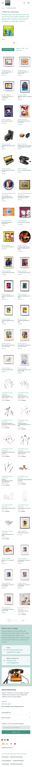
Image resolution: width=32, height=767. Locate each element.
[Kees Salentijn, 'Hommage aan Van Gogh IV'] (25, 335)
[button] (24, 3)
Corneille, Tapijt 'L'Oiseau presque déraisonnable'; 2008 (24, 248)
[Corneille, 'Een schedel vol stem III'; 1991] (25, 575)
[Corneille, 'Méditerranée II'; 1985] (9, 310)
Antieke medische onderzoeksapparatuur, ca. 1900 (24, 425)
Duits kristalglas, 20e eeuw (24, 508)
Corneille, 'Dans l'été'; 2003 (24, 272)
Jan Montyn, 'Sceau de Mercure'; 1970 (7, 72)
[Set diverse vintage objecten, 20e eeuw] (25, 468)
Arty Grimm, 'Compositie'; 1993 (8, 561)
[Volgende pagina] (26, 620)
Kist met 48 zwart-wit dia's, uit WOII (8, 171)
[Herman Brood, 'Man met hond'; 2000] (25, 111)
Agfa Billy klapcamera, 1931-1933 (8, 146)
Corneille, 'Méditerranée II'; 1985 (8, 321)
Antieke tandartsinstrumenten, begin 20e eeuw (7, 481)
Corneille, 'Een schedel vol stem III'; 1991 (24, 585)
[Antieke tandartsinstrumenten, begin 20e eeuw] (9, 468)
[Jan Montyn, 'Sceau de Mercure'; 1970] (9, 62)
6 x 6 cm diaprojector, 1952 (24, 170)
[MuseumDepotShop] (7, 3)
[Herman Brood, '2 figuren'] (25, 212)
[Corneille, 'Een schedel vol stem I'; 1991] (25, 550)
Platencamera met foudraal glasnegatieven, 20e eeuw (25, 146)
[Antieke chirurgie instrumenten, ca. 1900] (9, 384)
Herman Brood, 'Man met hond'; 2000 (24, 121)
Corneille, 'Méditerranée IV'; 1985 (8, 296)
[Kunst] (8, 31)
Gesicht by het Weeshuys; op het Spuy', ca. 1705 (24, 197)
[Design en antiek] (23, 32)
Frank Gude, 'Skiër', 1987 (7, 369)
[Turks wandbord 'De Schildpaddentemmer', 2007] (9, 185)
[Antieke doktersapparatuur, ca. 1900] (9, 440)
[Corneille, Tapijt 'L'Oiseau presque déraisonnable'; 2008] (25, 237)
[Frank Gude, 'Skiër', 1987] (9, 360)
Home (3, 8)
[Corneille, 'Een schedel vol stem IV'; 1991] (9, 599)
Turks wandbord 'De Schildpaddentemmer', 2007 (7, 198)
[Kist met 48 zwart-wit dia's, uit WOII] (9, 160)
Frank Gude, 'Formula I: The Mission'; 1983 (24, 370)
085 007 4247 (6, 704)
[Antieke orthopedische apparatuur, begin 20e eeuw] (9, 412)
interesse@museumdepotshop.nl (13, 706)
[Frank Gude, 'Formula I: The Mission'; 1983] (25, 360)
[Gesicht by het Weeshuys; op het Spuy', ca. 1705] (25, 185)
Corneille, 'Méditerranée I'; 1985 (24, 321)
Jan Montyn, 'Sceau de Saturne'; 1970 (23, 72)
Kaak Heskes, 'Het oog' (23, 611)
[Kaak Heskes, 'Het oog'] (25, 599)
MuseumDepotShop (11, 754)
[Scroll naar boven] (30, 765)
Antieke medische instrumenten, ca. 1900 (23, 396)
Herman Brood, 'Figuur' (7, 121)
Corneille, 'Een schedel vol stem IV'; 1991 (8, 610)
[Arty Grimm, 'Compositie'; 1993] (9, 550)
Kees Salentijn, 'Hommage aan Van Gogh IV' (24, 346)
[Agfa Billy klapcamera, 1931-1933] (9, 136)
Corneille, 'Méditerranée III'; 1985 (24, 296)
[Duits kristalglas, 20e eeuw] (25, 496)
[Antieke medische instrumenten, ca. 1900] (25, 384)
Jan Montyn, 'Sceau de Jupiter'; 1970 (7, 97)
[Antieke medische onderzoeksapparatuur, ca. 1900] (25, 412)
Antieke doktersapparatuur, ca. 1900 (8, 452)
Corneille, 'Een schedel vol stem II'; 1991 (8, 585)
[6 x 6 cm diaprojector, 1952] (25, 160)
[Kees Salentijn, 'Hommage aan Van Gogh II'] (9, 335)
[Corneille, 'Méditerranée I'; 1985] (25, 310)
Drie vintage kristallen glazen (9, 508)
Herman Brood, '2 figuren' (24, 222)
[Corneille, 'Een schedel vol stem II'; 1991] (9, 575)
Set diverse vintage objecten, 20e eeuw (25, 480)
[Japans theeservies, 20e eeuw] (9, 523)
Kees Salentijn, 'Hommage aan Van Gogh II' (8, 346)
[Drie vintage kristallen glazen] (9, 496)
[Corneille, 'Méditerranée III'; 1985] (25, 286)
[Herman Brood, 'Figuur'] (9, 111)
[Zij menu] (3, 3)
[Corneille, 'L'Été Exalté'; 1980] (9, 263)
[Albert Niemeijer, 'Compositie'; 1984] (25, 86)
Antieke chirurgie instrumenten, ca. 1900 (7, 396)
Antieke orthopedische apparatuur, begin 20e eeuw (9, 424)
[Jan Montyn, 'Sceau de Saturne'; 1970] (25, 62)
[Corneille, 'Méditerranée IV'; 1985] (9, 286)
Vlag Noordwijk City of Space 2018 (7, 223)
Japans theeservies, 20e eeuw (7, 535)
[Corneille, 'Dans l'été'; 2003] (25, 263)
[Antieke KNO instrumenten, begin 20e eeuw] (25, 440)
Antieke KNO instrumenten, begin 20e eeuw (24, 452)
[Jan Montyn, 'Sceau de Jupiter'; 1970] (9, 86)
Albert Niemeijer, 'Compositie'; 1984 (25, 97)
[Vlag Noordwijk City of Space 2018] (9, 212)
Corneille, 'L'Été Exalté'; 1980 (8, 272)
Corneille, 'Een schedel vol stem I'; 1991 (24, 561)
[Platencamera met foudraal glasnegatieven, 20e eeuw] (25, 136)
